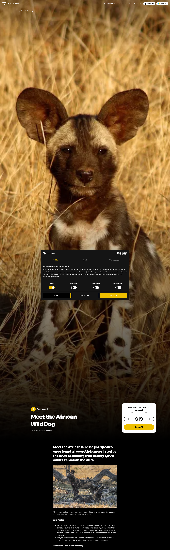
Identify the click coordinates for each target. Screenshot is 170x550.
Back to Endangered (28, 11)
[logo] (10, 3)
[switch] (74, 287)
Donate (139, 427)
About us (137, 4)
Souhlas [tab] (55, 260)
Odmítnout (56, 295)
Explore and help (110, 4)
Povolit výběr (85, 295)
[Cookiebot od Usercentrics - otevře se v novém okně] (118, 253)
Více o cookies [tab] (114, 260)
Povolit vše (113, 295)
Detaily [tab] (85, 260)
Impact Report (125, 4)
